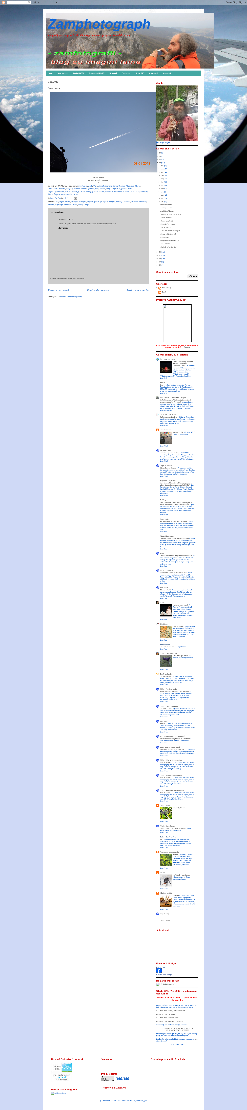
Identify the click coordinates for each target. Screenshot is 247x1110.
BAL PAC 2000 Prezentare (165, 1014)
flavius (124, 188)
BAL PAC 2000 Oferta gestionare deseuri (170, 1011)
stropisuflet (115, 188)
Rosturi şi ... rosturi (167, 224)
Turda (74, 205)
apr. (162, 192)
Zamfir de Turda (166, 674)
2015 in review (165, 762)
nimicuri (144, 191)
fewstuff (75, 191)
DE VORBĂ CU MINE (168, 415)
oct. (162, 172)
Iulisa (162, 603)
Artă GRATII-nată (167, 211)
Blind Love (164, 624)
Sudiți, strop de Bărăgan (169, 417)
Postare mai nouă (58, 290)
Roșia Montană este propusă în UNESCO (175, 739)
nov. (162, 169)
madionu (109, 191)
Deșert (162, 385)
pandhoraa (59, 191)
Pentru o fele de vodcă (168, 234)
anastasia (118, 191)
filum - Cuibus (165, 644)
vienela (102, 188)
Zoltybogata (164, 500)
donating (187, 347)
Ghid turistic (62, 73)
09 (160, 262)
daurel (101, 191)
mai (162, 188)
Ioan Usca (163, 721)
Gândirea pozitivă (166, 893)
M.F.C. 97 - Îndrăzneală (182, 875)
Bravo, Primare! (166, 217)
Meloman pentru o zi (180, 605)
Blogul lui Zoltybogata (168, 480)
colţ (57, 201)
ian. (162, 202)
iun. (162, 185)
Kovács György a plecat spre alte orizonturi (175, 691)
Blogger (143, 1101)
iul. (162, 182)
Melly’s (162, 873)
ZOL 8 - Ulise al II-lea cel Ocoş (171, 760)
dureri (67, 201)
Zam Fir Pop (166, 288)
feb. (162, 198)
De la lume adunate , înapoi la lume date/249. (176, 556)
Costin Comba (165, 805)
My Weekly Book (165, 450)
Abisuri (162, 383)
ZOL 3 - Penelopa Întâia (168, 689)
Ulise (95, 186)
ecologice (82, 201)
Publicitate (126, 73)
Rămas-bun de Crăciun (168, 468)
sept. (163, 175)
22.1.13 (70, 219)
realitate (134, 201)
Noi (161, 839)
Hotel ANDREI (78, 73)
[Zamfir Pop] (159, 973)
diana (50, 194)
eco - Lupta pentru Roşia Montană (172, 736)
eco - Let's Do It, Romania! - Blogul (173, 397)
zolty (108, 188)
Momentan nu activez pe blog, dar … (173, 749)
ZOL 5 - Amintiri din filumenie (171, 775)
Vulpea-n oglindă (166, 221)
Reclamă (113, 73)
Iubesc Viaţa (164, 519)
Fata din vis (164, 587)
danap (88, 191)
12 (160, 252)
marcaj (119, 201)
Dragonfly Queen (179, 808)
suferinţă (59, 205)
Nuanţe (175, 854)
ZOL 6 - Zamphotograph (168, 653)
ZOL (90, 186)
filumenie (130, 186)
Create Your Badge (164, 975)
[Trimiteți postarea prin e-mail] (75, 198)
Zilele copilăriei (165, 590)
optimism (126, 201)
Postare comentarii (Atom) (71, 296)
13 (160, 163)
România (143, 201)
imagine (112, 201)
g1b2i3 (95, 191)
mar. (163, 195)
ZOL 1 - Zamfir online (168, 837)
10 (160, 258)
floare (96, 201)
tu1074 (68, 191)
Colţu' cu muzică (166, 466)
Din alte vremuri (166, 676)
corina (82, 191)
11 (160, 255)
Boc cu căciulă (165, 227)
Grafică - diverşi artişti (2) (169, 240)
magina (69, 188)
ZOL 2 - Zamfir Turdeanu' (169, 706)
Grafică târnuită (166, 204)
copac (61, 201)
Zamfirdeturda (119, 186)
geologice (104, 201)
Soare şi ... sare (166, 208)
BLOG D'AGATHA (166, 570)
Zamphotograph (99, 23)
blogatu (51, 191)
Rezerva (163, 723)
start (50, 73)
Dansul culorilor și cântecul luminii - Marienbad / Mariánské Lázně (183, 364)
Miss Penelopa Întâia (180, 656)
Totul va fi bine (178, 626)
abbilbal (136, 191)
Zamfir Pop (160, 967)
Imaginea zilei (178, 432)
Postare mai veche (138, 290)
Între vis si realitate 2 (167, 359)
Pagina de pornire (98, 290)
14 (160, 159)
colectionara (53, 188)
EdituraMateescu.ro (167, 536)
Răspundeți (63, 228)
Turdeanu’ (82, 186)
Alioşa (162, 553)
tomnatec (67, 205)
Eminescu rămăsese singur (170, 231)
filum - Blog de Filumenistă (170, 747)
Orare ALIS (153, 73)
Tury (130, 188)
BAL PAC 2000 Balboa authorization (169, 1021)
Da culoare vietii (165, 430)
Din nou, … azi (166, 708)
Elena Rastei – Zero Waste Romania (173, 828)
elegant (90, 201)
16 (160, 153)
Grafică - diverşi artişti (168, 247)
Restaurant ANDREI (97, 73)
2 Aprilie (176, 895)
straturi (51, 205)
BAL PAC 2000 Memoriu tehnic (167, 1018)
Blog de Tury (164, 914)
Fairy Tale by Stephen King (170, 453)
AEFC (137, 186)
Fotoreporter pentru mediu (169, 852)
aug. (163, 179)
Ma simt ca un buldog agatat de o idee (174, 521)
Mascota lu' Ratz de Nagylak (170, 214)
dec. (162, 166)
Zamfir (86, 205)
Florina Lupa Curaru (167, 826)
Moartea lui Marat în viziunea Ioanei (173, 573)
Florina (62, 188)
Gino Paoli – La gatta (168, 647)
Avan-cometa (164, 237)
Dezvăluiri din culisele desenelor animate (174, 538)
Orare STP (140, 73)
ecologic (74, 201)
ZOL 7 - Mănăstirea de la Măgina (172, 790)
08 (160, 265)
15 (160, 156)
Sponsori (167, 73)
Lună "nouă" (165, 244)
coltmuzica (127, 191)
